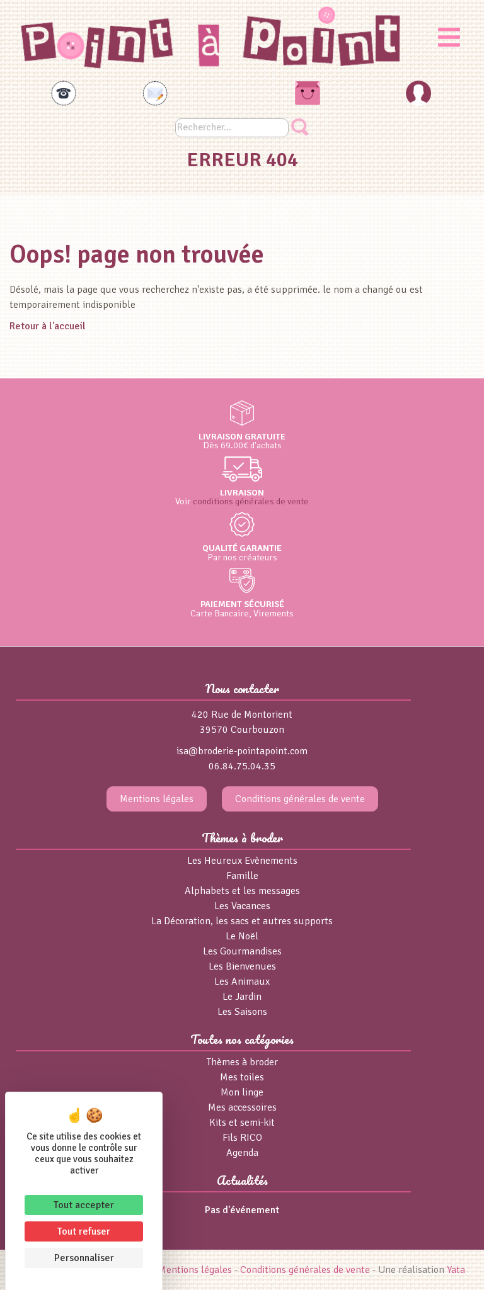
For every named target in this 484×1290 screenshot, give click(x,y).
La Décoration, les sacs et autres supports (242, 921)
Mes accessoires (242, 1107)
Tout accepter (84, 1205)
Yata (456, 1270)
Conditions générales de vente (300, 799)
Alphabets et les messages (242, 891)
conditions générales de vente (251, 501)
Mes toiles (242, 1077)
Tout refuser (83, 1231)
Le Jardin (242, 996)
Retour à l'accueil (47, 326)
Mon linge (242, 1092)
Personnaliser (84, 1258)
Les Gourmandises (242, 951)
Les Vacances (242, 906)
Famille (242, 875)
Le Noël (242, 936)
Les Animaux (242, 981)
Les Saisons (242, 1011)
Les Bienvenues (242, 966)
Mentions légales (156, 799)
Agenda (242, 1152)
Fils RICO (242, 1137)
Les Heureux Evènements (242, 860)
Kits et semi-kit (242, 1122)
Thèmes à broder (242, 1062)
